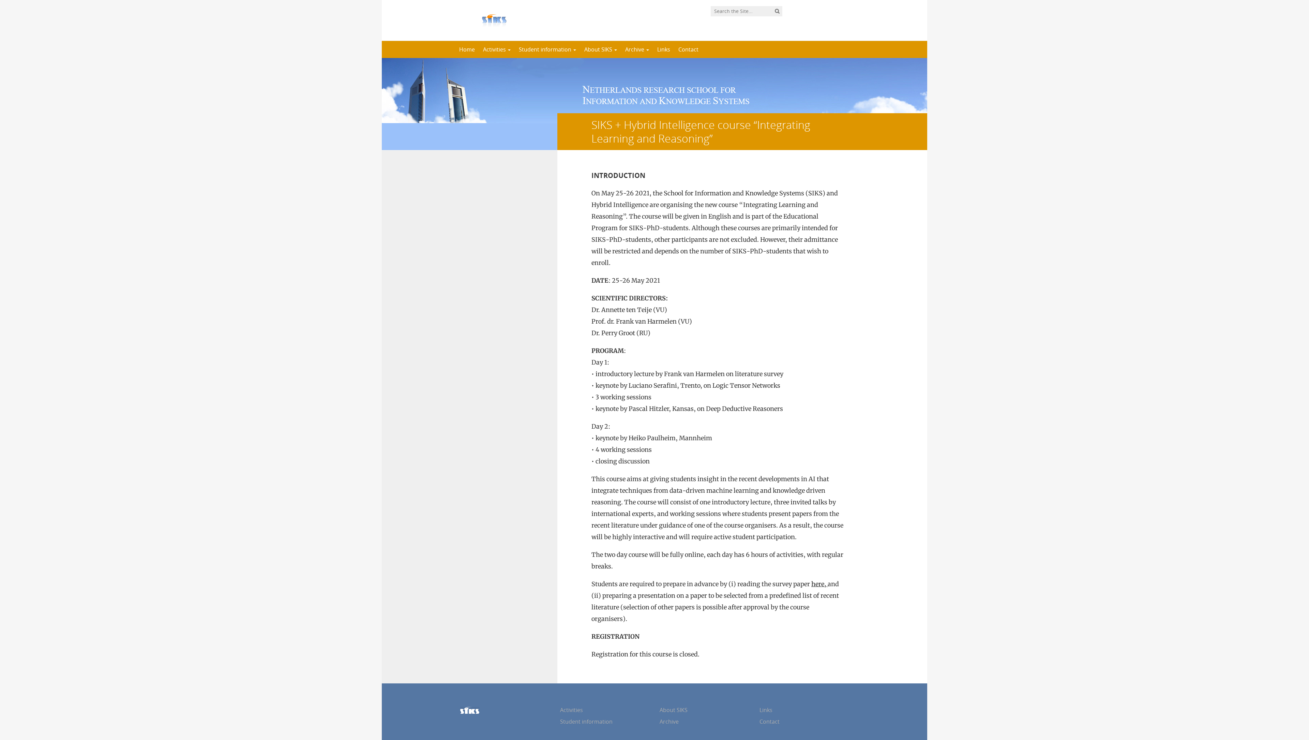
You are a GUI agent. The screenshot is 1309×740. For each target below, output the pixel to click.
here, (819, 584)
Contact (688, 49)
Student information (546, 49)
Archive (635, 49)
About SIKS (599, 49)
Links (663, 49)
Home (467, 49)
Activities (495, 49)
